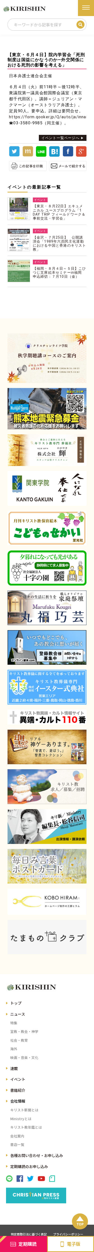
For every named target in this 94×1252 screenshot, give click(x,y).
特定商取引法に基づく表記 (29, 1234)
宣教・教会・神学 (24, 1031)
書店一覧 (17, 1144)
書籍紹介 (17, 1090)
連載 (14, 1068)
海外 (13, 1048)
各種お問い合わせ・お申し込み (36, 1155)
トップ (16, 1003)
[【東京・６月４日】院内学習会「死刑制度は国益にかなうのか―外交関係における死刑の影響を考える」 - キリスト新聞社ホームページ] (54, 155)
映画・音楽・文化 (24, 1057)
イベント (17, 1079)
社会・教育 (19, 1040)
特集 (13, 1022)
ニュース (17, 1014)
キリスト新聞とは (24, 1109)
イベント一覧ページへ (60, 138)
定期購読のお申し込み (29, 1166)
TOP (80, 1223)
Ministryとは (20, 1118)
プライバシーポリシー (68, 1234)
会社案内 (17, 1135)
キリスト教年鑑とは (26, 1127)
